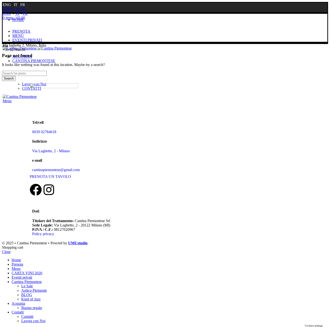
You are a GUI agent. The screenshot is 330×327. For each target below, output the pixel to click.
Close (6, 252)
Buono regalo (31, 308)
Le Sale (27, 286)
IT (17, 13)
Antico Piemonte (34, 290)
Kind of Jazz (31, 299)
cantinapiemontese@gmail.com (56, 170)
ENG (7, 13)
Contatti (27, 316)
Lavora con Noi (33, 321)
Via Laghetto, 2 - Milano (51, 151)
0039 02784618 (44, 132)
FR (25, 13)
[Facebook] (36, 190)
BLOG (26, 295)
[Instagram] (49, 190)
